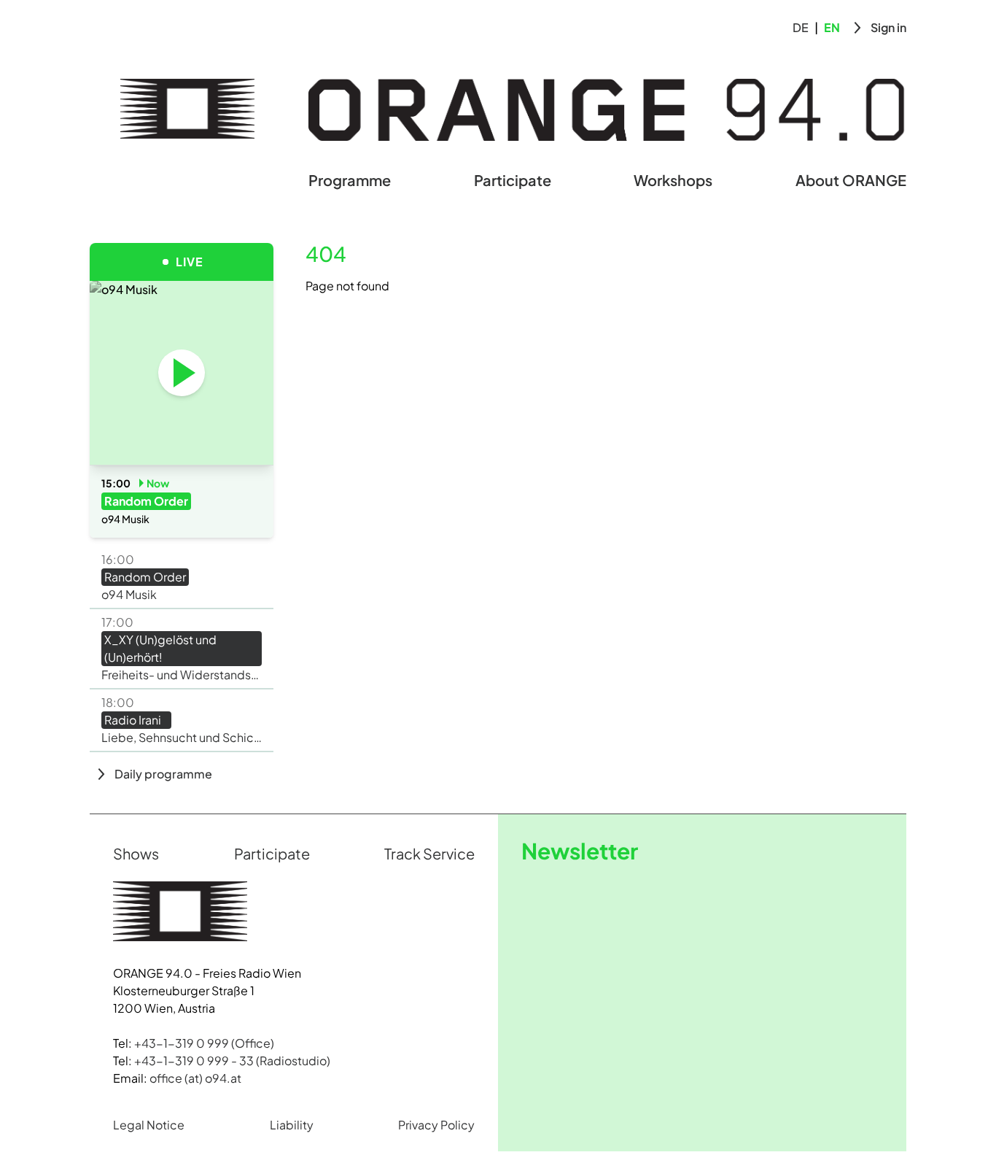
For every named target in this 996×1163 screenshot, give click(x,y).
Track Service (429, 853)
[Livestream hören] (181, 373)
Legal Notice (148, 1124)
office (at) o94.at (195, 1078)
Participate (512, 180)
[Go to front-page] (187, 109)
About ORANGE (850, 180)
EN (832, 27)
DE (801, 27)
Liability (292, 1124)
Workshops (673, 180)
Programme (349, 180)
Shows (136, 853)
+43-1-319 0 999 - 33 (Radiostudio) (232, 1060)
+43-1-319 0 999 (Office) (204, 1043)
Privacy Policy (436, 1124)
